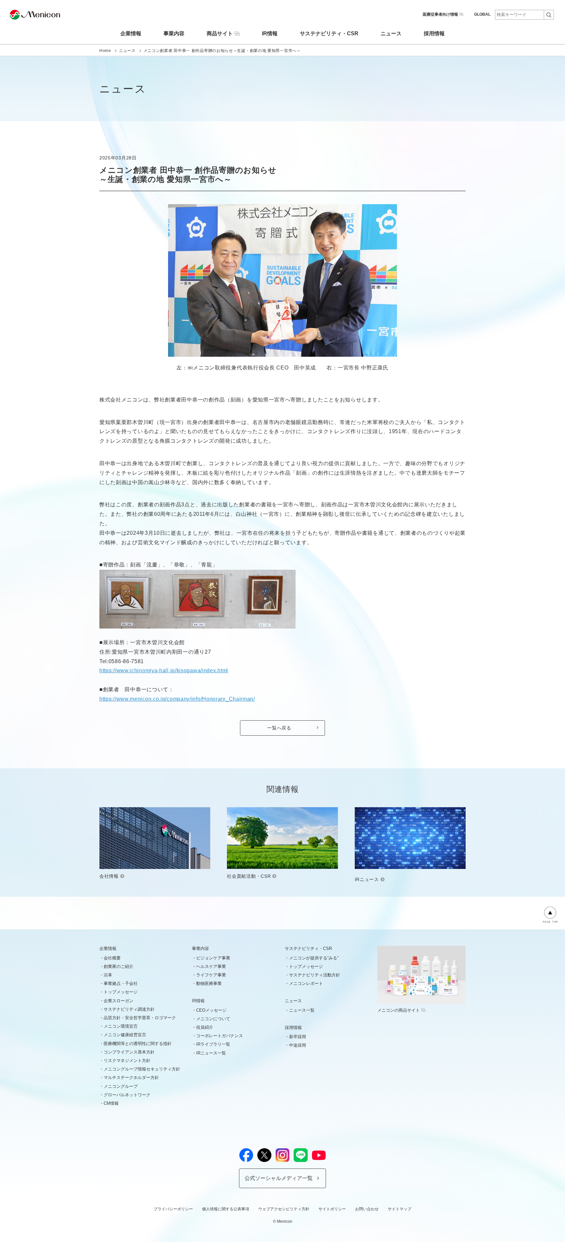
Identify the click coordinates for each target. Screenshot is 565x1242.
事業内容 (173, 33)
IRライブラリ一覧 (213, 1044)
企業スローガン (118, 1000)
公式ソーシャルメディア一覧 (279, 1178)
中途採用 (297, 1045)
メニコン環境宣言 (121, 1026)
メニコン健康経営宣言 (125, 1034)
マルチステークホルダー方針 (131, 1077)
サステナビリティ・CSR (329, 33)
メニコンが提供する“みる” (313, 958)
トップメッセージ (121, 991)
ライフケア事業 (211, 974)
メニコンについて (213, 1018)
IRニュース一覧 (211, 1053)
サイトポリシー (332, 1209)
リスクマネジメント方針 (127, 1060)
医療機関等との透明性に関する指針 (138, 1043)
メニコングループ (121, 1086)
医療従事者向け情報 (440, 14)
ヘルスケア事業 (211, 966)
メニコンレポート (306, 983)
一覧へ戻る (279, 727)
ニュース (391, 33)
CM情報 (111, 1103)
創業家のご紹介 (118, 966)
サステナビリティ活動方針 (314, 974)
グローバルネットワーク (127, 1094)
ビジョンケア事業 (213, 958)
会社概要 (112, 958)
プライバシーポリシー (173, 1209)
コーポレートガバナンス (219, 1035)
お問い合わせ (367, 1209)
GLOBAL (482, 14)
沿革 (108, 974)
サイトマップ (399, 1209)
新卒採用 (297, 1036)
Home (105, 50)
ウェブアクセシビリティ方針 (283, 1209)
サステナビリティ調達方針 (129, 1009)
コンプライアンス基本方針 (129, 1052)
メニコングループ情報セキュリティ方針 (142, 1069)
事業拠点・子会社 (121, 983)
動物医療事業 (209, 983)
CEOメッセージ (211, 1010)
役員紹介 (204, 1027)
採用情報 (434, 33)
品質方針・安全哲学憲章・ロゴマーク (140, 1017)
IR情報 (270, 33)
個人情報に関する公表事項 (225, 1209)
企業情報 (130, 33)
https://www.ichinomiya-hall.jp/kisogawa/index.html (163, 670)
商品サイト (220, 33)
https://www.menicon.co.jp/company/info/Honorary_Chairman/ (177, 699)
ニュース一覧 (302, 1010)
